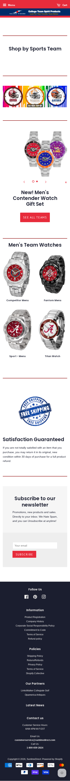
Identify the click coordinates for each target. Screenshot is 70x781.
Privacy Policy (35, 664)
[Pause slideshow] (66, 182)
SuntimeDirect (34, 759)
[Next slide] (46, 182)
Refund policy (35, 639)
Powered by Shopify (52, 759)
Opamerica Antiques (35, 695)
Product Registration (35, 617)
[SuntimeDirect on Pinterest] (35, 597)
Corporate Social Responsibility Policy (35, 625)
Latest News (35, 705)
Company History (35, 621)
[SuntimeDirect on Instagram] (44, 597)
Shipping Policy (35, 656)
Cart (64, 5)
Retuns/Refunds (35, 660)
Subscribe (24, 554)
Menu (11, 5)
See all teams (35, 217)
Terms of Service (35, 634)
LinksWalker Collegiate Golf (35, 690)
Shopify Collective (35, 673)
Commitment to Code (35, 630)
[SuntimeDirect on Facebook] (26, 597)
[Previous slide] (24, 182)
